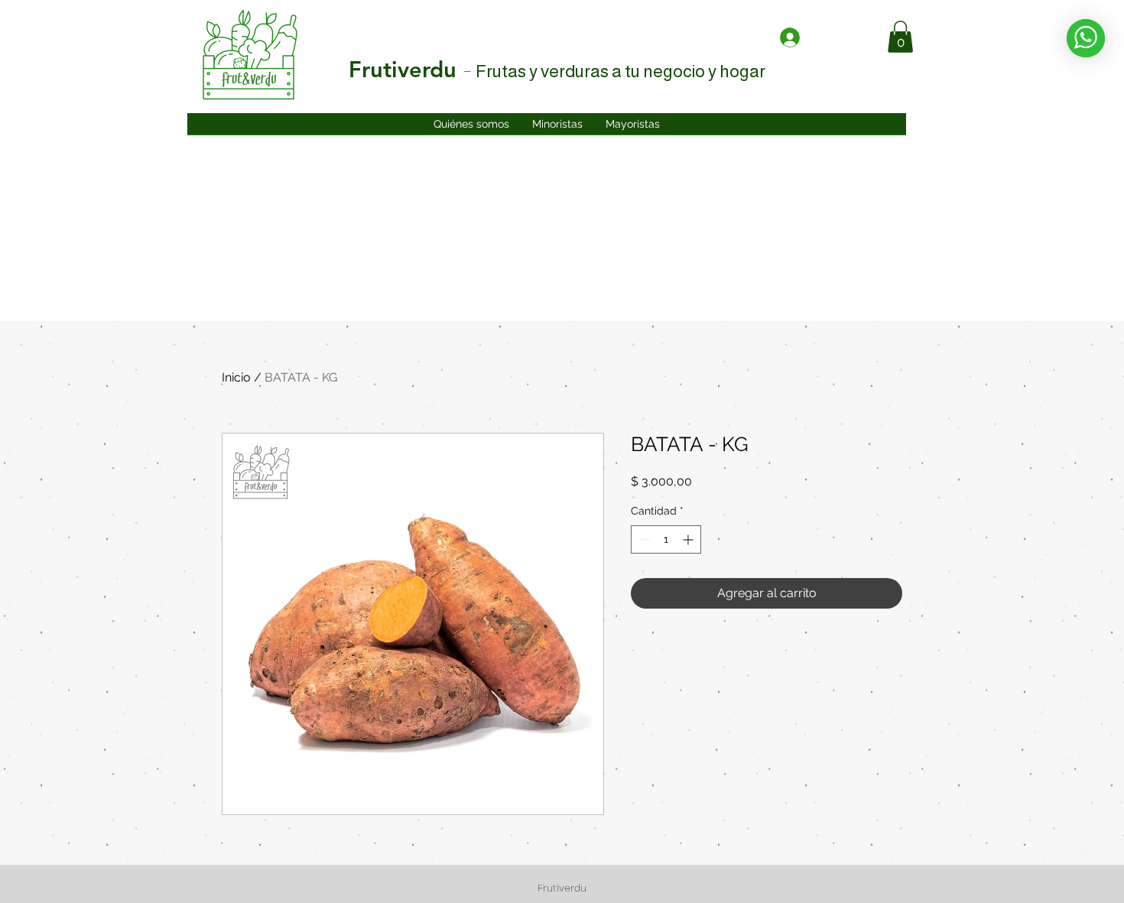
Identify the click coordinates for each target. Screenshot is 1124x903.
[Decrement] (642, 539)
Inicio (236, 377)
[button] (900, 37)
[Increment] (689, 539)
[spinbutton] (666, 539)
